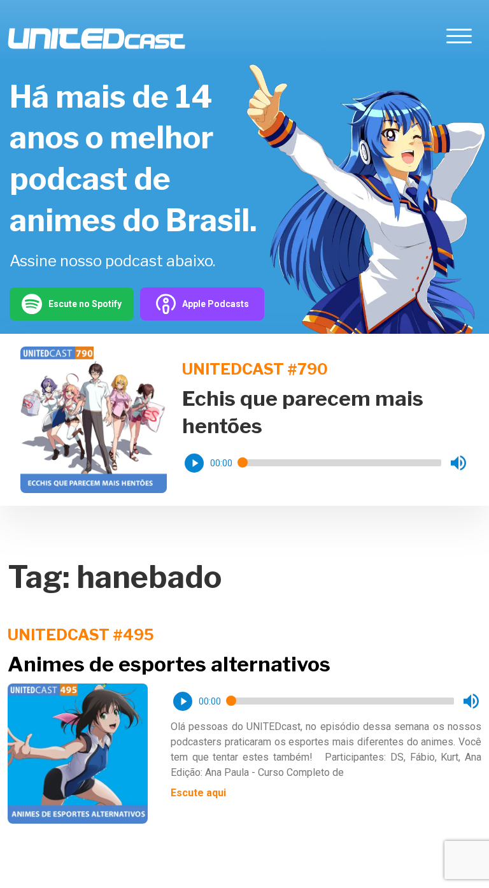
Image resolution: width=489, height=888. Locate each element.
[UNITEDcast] (96, 38)
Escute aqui (198, 793)
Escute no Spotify (85, 304)
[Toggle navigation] (459, 38)
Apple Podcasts (215, 304)
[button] (194, 463)
